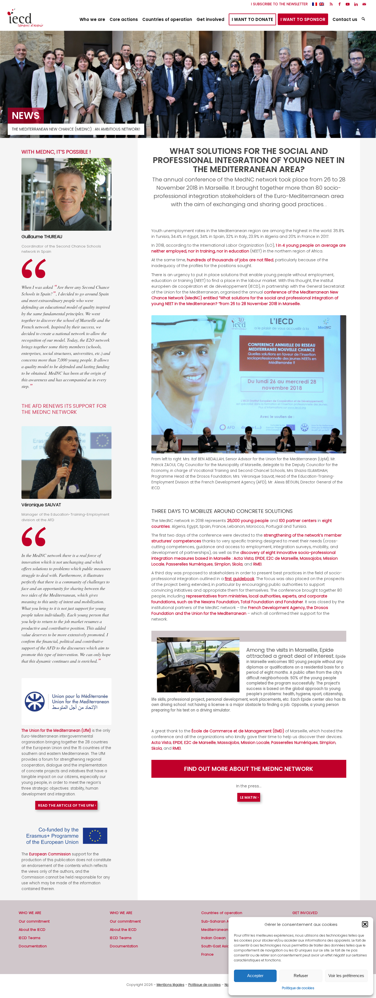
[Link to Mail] (364, 4)
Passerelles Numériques (189, 564)
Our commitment (34, 921)
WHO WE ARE (30, 912)
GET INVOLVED (305, 912)
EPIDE (260, 558)
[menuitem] (278, 4)
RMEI (257, 564)
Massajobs (310, 558)
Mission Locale (255, 742)
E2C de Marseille (282, 558)
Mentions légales (170, 984)
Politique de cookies (298, 988)
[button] (365, 924)
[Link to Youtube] (348, 4)
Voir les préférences (346, 975)
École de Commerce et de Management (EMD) (238, 731)
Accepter (255, 975)
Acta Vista (244, 558)
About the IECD (32, 929)
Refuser (301, 975)
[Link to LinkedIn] (356, 4)
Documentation (33, 946)
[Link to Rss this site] (331, 4)
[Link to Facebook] (340, 4)
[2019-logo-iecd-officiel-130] (25, 20)
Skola (237, 564)
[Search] (364, 20)
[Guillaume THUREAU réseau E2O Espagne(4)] (66, 194)
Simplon (222, 564)
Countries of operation (221, 912)
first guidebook (239, 578)
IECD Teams (29, 937)
